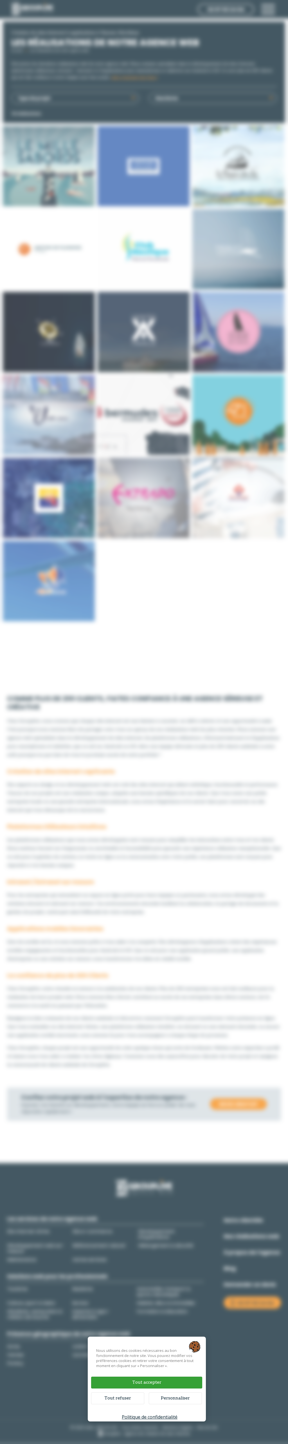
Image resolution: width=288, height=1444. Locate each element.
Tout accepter (146, 1382)
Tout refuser (117, 1398)
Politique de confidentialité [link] (149, 1417)
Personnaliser (175, 1398)
